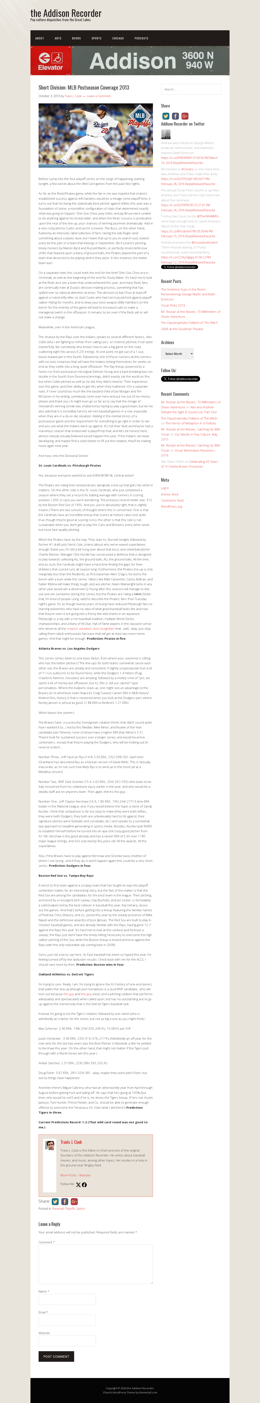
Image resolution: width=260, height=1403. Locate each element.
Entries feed (169, 494)
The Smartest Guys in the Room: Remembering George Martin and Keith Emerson (188, 294)
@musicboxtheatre (205, 242)
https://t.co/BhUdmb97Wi (178, 231)
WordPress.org (171, 506)
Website (85, 1175)
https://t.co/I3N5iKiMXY (176, 158)
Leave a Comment (99, 96)
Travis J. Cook (71, 1142)
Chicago (118, 38)
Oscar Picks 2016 (173, 305)
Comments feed (172, 500)
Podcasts (141, 38)
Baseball (58, 1208)
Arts (58, 38)
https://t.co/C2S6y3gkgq (177, 257)
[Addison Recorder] (166, 138)
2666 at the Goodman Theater (182, 329)
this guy (69, 994)
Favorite (197, 163)
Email (43, 1312)
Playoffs (70, 1208)
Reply (177, 163)
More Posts (69, 1175)
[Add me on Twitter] (78, 1185)
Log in (165, 488)
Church (107, 1392)
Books (76, 38)
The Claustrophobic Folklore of (189, 323)
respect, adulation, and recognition (91, 628)
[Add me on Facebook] (84, 1185)
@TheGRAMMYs (208, 216)
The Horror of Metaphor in (191, 423)
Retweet (186, 163)
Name (44, 1291)
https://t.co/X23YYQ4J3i (177, 179)
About (39, 38)
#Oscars (187, 169)
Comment (47, 1242)
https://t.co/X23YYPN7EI (177, 205)
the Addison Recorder (66, 13)
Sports (97, 38)
